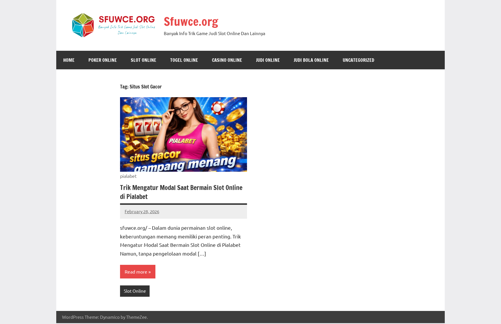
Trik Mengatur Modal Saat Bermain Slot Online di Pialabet (181, 192)
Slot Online (143, 60)
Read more (136, 271)
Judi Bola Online (311, 60)
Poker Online (102, 60)
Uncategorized (358, 60)
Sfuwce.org (191, 21)
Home (69, 60)
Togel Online (184, 60)
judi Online (268, 60)
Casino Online (227, 60)
